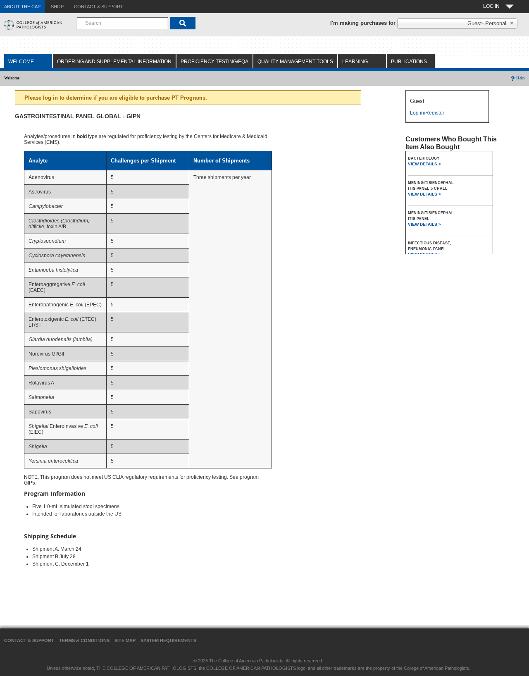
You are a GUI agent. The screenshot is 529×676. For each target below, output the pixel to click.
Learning (355, 61)
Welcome (21, 61)
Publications (409, 61)
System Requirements (168, 640)
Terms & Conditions (84, 640)
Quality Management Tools (295, 61)
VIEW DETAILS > (424, 164)
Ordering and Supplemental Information (114, 61)
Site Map (125, 640)
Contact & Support (29, 640)
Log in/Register (427, 113)
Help (520, 78)
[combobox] (122, 23)
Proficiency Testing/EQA (214, 61)
